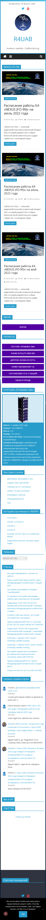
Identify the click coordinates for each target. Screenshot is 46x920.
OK (23, 914)
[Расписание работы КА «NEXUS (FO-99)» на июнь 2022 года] (23, 154)
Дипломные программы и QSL (20, 479)
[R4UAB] (5, 56)
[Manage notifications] (6, 914)
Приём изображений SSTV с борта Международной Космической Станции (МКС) (24, 664)
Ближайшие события (16, 495)
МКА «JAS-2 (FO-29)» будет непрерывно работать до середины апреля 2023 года (24, 708)
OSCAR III (11, 526)
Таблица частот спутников (19, 487)
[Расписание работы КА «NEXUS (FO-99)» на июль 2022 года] (23, 72)
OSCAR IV (11, 530)
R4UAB (23, 39)
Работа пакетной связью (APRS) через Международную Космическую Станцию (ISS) (24, 583)
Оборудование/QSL (15, 499)
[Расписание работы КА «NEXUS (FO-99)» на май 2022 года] (23, 233)
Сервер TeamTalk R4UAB (18, 483)
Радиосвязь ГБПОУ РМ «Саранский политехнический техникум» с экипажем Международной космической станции (24, 631)
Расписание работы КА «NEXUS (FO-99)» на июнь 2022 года (21, 189)
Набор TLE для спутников (18, 491)
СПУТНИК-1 (12, 518)
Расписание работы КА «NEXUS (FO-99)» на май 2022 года (20, 269)
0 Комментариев (32, 119)
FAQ (9, 503)
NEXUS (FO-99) (10, 99)
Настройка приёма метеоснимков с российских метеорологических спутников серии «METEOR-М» (22, 654)
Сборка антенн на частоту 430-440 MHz (24, 670)
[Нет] (43, 909)
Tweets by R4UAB (22, 817)
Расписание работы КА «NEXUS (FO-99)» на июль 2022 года (21, 109)
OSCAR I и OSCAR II (15, 522)
